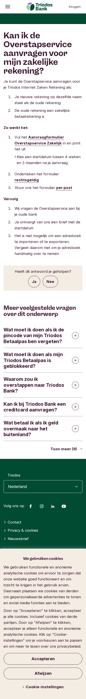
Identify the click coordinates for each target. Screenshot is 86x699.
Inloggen (75, 6)
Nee (50, 281)
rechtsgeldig (27, 180)
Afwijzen (43, 673)
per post (64, 187)
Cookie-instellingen (45, 687)
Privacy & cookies (23, 530)
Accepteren (43, 658)
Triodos (13, 475)
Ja (34, 281)
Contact (14, 522)
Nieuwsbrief (18, 538)
